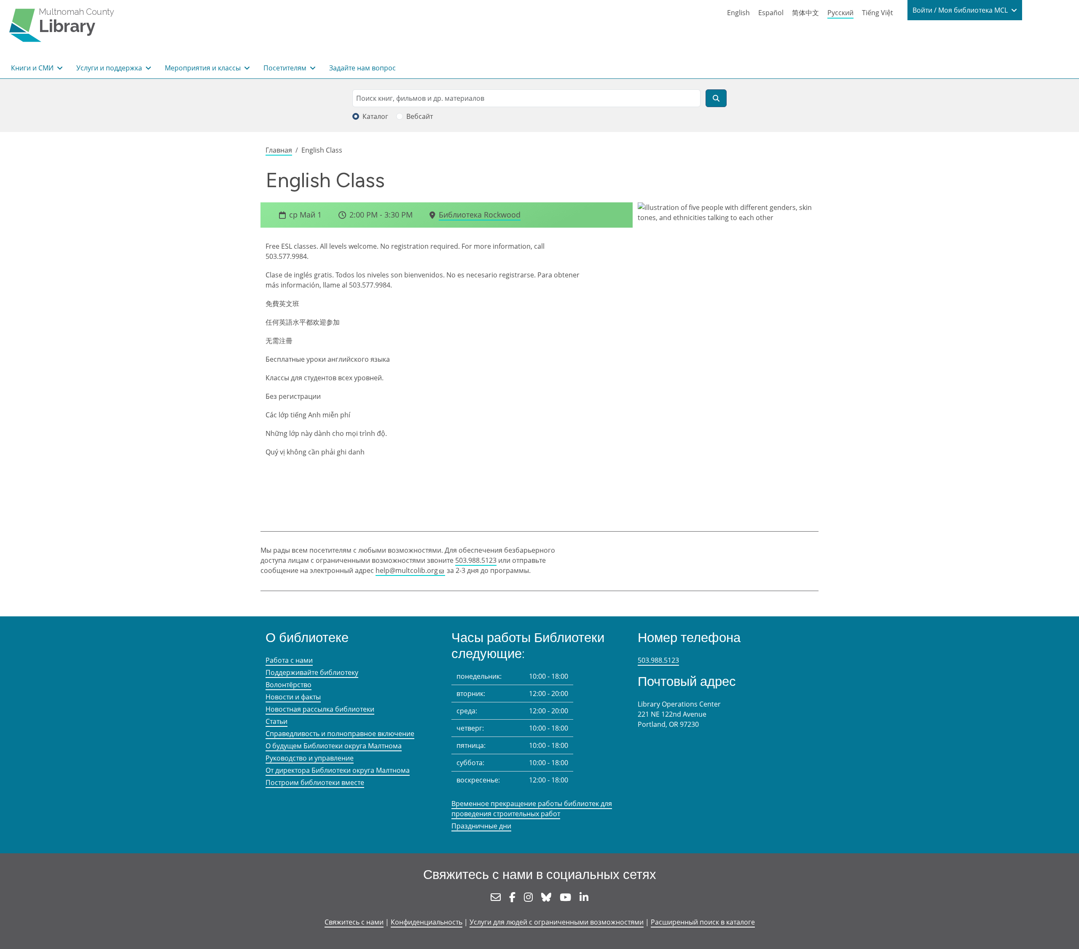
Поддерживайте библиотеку (312, 672)
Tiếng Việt (877, 12)
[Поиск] (716, 98)
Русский (840, 12)
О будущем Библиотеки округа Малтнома (334, 745)
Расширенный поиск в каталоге (703, 922)
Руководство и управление (310, 758)
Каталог (375, 116)
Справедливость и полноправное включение (340, 733)
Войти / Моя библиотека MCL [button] (961, 10)
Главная (279, 150)
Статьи (276, 721)
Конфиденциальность (426, 922)
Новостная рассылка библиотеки (320, 709)
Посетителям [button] (285, 68)
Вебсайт (419, 116)
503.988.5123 (476, 560)
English (738, 12)
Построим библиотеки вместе (315, 782)
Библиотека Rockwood (480, 215)
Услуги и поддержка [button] (110, 68)
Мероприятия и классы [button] (203, 68)
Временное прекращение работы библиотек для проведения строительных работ (531, 808)
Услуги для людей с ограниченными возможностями (557, 922)
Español (771, 12)
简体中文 (805, 12)
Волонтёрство (288, 684)
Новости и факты (293, 697)
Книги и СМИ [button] (33, 68)
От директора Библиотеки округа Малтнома (338, 770)
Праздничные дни (481, 826)
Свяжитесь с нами (354, 922)
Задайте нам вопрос (362, 68)
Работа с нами (289, 660)
